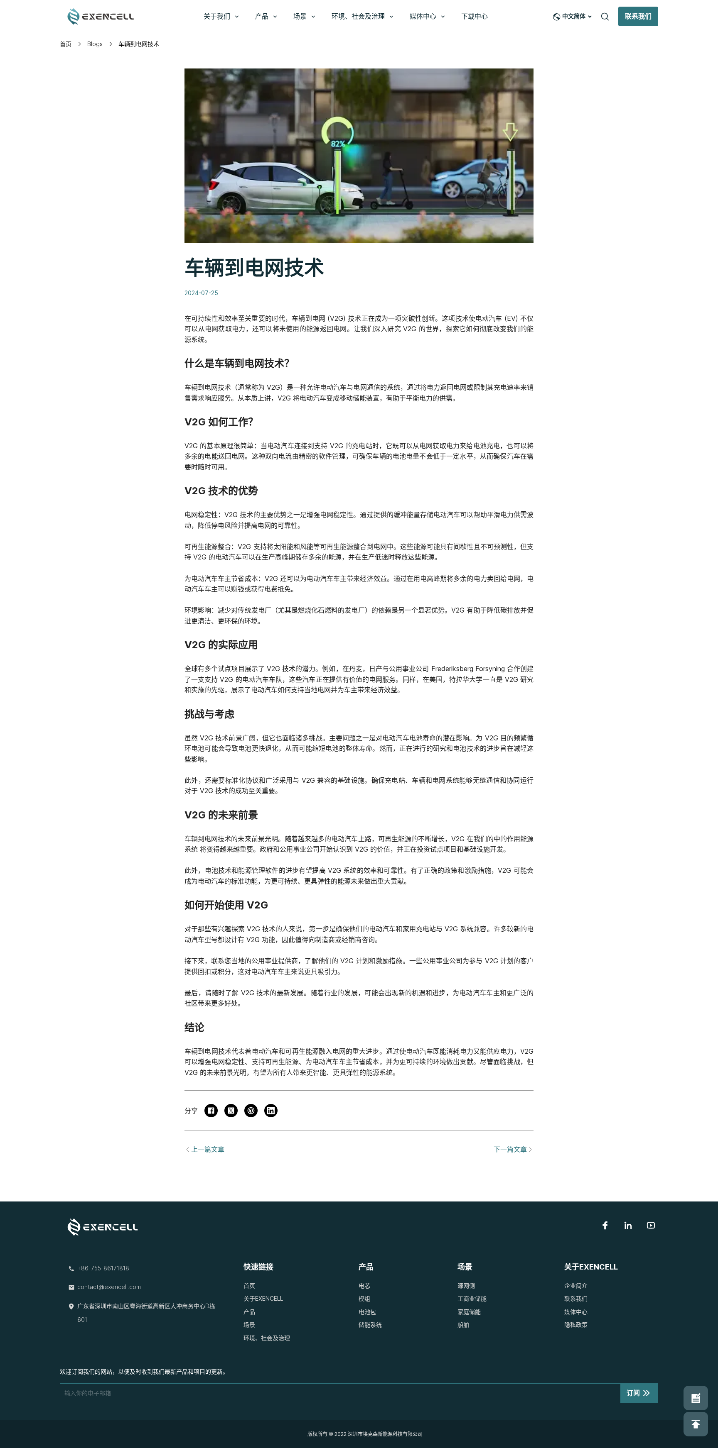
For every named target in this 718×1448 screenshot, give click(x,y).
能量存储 (420, 514)
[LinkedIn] (628, 1225)
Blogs (95, 43)
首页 (65, 43)
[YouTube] (651, 1225)
